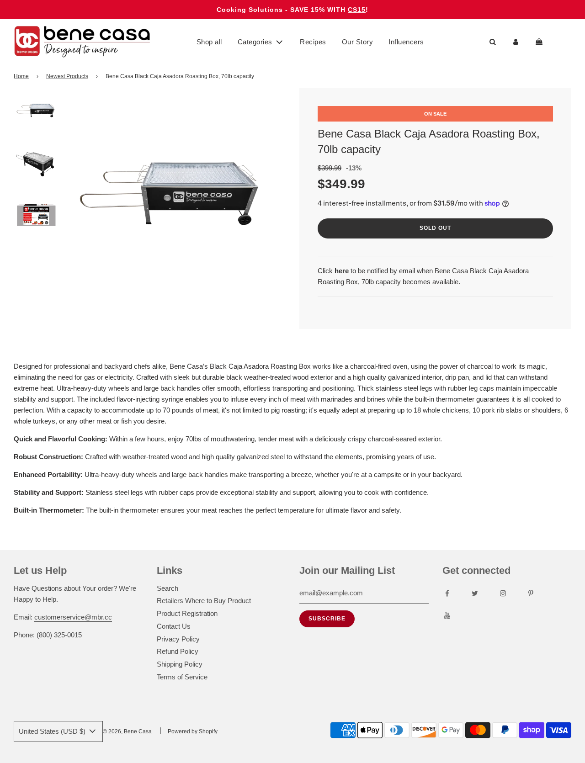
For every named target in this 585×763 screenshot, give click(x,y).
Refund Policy (177, 651)
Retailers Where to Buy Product (204, 600)
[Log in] (515, 42)
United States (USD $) (53, 731)
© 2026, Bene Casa (127, 731)
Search (167, 588)
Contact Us (174, 626)
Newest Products (67, 76)
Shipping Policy (179, 664)
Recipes (313, 42)
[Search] (492, 42)
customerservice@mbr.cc (73, 617)
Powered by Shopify (193, 731)
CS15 (357, 9)
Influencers (406, 42)
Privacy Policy (178, 639)
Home (21, 76)
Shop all (209, 42)
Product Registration (187, 613)
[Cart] (540, 42)
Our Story (357, 42)
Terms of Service (182, 677)
